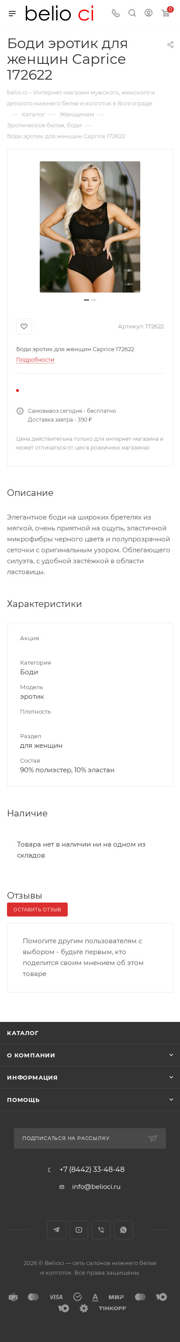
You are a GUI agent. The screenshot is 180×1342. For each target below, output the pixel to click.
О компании (31, 1055)
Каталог (23, 1032)
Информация (32, 1077)
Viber (101, 1229)
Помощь (23, 1099)
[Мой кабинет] (148, 14)
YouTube (78, 1229)
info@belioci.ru (96, 1186)
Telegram (56, 1229)
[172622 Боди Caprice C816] (90, 227)
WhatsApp (123, 1229)
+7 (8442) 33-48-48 (92, 1169)
